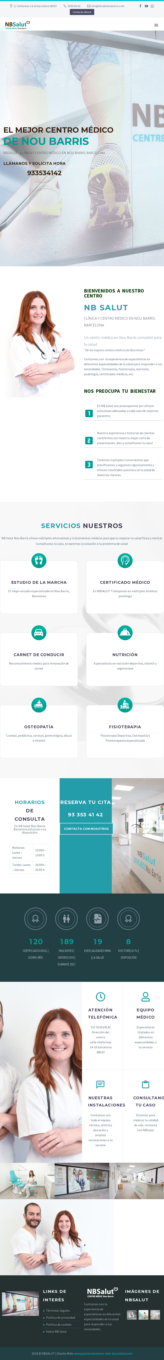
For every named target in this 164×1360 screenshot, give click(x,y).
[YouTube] (146, 6)
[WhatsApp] (152, 6)
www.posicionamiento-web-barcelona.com (103, 1353)
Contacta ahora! (82, 12)
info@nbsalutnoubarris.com (107, 6)
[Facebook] (140, 6)
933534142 (74, 6)
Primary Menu (156, 25)
